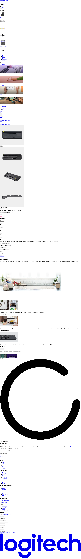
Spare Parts (3, 509)
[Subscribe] (9, 450)
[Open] (2, 116)
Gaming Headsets (4, 478)
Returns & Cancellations (5, 510)
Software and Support (3, 249)
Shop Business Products (5, 493)
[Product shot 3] (12, 177)
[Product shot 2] (12, 157)
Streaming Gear (4, 489)
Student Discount (4, 502)
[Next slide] (3, 349)
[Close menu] (1, 8)
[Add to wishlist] (1, 145)
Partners (3, 495)
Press (2, 466)
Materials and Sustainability (4, 245)
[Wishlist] (1, 114)
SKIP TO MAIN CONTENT (4, 0)
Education (3, 3)
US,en (2, 6)
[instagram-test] (0, 456)
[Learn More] (1, 208)
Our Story (3, 462)
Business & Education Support (6, 507)
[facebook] (2, 456)
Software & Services (5, 494)
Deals (1, 111)
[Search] (1, 113)
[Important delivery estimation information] (1, 233)
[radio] (0, 220)
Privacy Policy (6, 532)
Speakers (3, 475)
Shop (1, 7)
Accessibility (3, 468)
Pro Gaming (3, 487)
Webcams (3, 474)
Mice (2, 472)
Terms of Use (2, 532)
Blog (2, 465)
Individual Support (4, 506)
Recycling (3, 467)
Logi (1, 117)
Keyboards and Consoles (3, 118)
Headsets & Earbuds (4, 473)
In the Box (2, 247)
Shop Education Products (5, 500)
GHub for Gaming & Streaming (6, 514)
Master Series (4, 482)
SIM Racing (3, 488)
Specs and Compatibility (4, 243)
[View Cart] (0, 116)
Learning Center (4, 464)
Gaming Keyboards (4, 477)
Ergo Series (3, 483)
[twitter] (1, 456)
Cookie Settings (10, 532)
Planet (1, 112)
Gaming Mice (4, 476)
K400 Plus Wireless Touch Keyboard (5, 120)
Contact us (3, 508)
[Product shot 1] (12, 135)
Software (1, 110)
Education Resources (5, 501)
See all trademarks (70, 446)
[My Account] (1, 115)
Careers (3, 463)
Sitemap (14, 532)
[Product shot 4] (12, 197)
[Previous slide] (1, 349)
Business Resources (4, 496)
